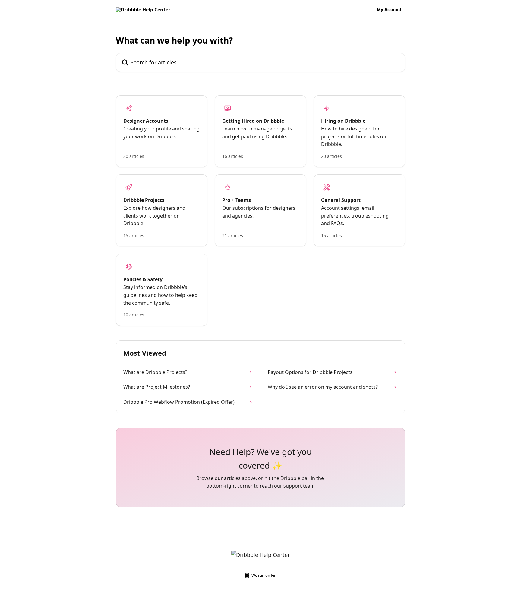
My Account (389, 10)
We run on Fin (263, 575)
